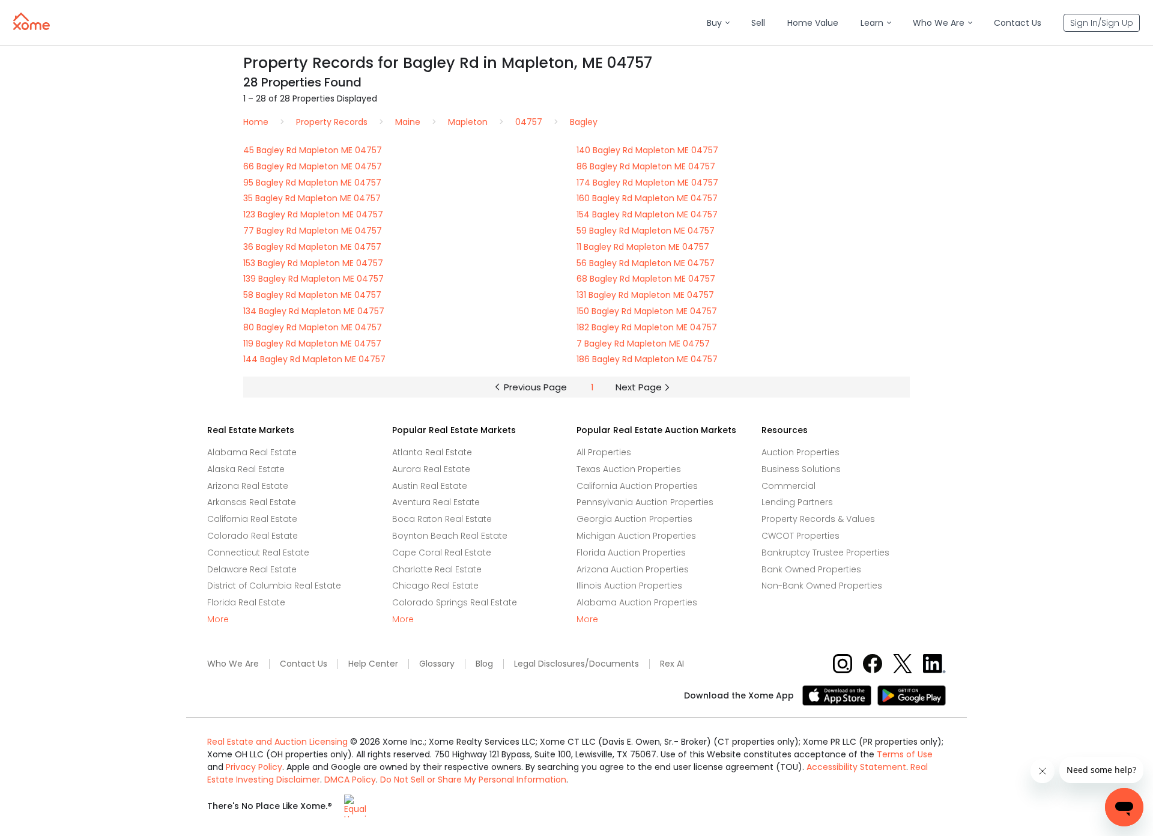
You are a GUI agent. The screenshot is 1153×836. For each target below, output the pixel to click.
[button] (718, 23)
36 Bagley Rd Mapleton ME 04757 (312, 247)
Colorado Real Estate (252, 536)
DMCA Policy (350, 780)
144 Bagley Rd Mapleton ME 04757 (314, 359)
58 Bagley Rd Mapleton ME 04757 (312, 295)
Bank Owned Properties (811, 569)
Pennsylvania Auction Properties (644, 502)
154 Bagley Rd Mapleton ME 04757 (647, 214)
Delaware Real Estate (252, 569)
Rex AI (672, 664)
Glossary (437, 664)
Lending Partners (797, 502)
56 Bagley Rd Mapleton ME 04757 (645, 263)
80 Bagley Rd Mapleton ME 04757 (312, 327)
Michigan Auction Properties (636, 536)
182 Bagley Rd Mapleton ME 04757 (646, 327)
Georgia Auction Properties (634, 519)
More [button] (218, 619)
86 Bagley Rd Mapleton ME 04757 (645, 166)
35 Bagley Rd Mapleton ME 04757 (312, 198)
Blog (484, 664)
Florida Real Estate (246, 602)
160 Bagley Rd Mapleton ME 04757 (647, 198)
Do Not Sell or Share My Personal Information (473, 780)
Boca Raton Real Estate (442, 519)
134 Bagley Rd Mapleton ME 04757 (313, 311)
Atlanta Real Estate (432, 452)
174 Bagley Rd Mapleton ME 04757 (647, 183)
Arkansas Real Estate (251, 502)
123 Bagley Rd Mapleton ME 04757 (313, 214)
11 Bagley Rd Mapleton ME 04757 (642, 247)
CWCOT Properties (800, 536)
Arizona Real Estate (247, 486)
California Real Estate (252, 519)
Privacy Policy (254, 767)
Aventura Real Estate (436, 502)
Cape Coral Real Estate (441, 553)
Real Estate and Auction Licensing (277, 742)
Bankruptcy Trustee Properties (825, 553)
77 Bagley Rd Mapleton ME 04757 (312, 231)
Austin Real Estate (429, 486)
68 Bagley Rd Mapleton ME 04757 (645, 279)
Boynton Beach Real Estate (449, 536)
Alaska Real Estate (246, 469)
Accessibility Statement (856, 767)
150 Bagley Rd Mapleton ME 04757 (646, 311)
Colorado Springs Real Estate (454, 602)
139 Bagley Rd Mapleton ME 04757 (313, 279)
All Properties (603, 452)
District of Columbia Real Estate (274, 586)
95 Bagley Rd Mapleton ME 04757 (312, 183)
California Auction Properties (637, 486)
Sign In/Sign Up (1101, 23)
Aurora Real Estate (431, 469)
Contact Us (303, 664)
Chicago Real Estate (435, 586)
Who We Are (233, 664)
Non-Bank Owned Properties (821, 586)
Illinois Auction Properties (629, 586)
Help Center (373, 664)
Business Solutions (801, 469)
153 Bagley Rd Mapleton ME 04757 (313, 263)
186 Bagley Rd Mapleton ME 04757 (647, 359)
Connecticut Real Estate (258, 553)
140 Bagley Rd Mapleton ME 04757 (647, 150)
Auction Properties (800, 452)
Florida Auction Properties (631, 553)
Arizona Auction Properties (632, 569)
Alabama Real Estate (252, 452)
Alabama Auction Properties (636, 602)
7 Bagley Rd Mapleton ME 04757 (643, 344)
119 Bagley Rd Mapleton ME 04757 (312, 344)
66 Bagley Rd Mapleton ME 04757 (312, 166)
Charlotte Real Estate (437, 569)
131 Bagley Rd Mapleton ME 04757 (645, 295)
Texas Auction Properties (628, 469)
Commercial (788, 486)
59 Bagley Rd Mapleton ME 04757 (645, 231)
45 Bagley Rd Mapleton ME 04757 (312, 150)
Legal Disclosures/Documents (576, 664)
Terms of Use (905, 754)
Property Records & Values (818, 519)
